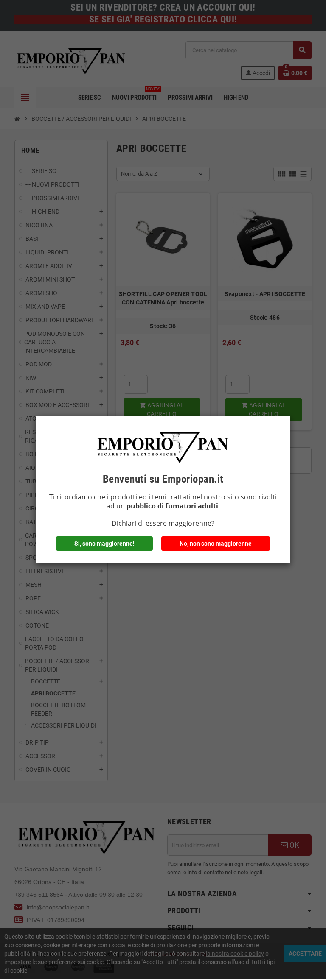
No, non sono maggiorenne (216, 543)
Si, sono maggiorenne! (104, 543)
